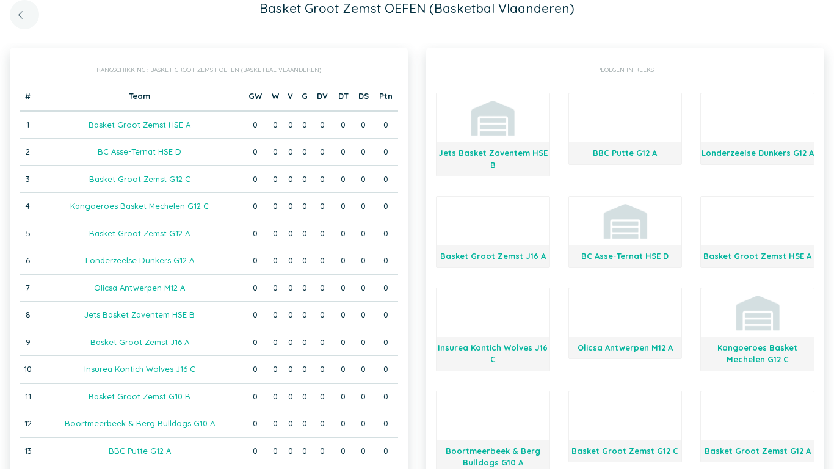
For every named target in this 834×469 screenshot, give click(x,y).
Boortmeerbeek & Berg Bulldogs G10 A (140, 423)
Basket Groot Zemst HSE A (139, 124)
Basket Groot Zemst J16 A (139, 342)
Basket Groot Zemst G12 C (139, 179)
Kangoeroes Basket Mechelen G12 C (139, 206)
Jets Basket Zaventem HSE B (139, 314)
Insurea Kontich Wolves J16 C (139, 369)
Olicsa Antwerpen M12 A (139, 288)
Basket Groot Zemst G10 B (139, 396)
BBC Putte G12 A (140, 451)
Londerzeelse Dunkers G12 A (139, 260)
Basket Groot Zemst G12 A (139, 233)
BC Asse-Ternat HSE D (139, 151)
